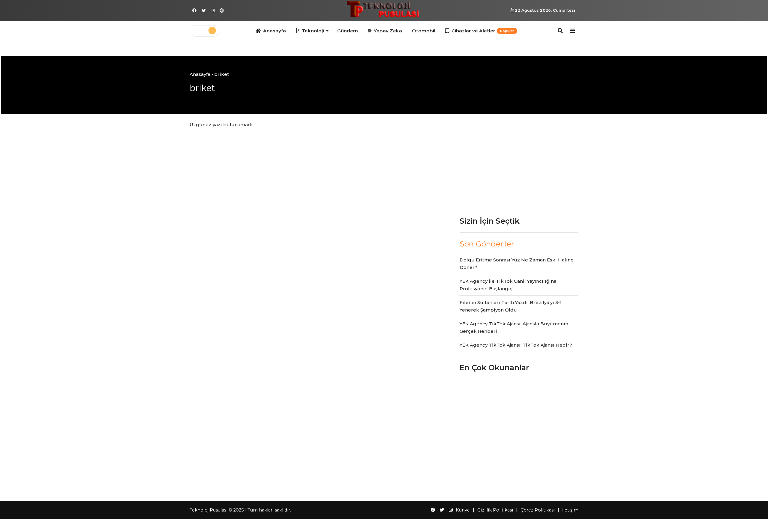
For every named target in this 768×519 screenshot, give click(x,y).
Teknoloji (313, 31)
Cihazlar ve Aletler (483, 31)
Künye (463, 510)
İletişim (570, 510)
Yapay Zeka (388, 31)
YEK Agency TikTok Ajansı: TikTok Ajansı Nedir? (516, 345)
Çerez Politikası (537, 510)
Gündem (347, 31)
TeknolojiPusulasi (208, 510)
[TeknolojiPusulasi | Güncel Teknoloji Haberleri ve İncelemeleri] (384, 9)
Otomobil (423, 31)
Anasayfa (274, 31)
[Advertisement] (519, 163)
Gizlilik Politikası (495, 510)
